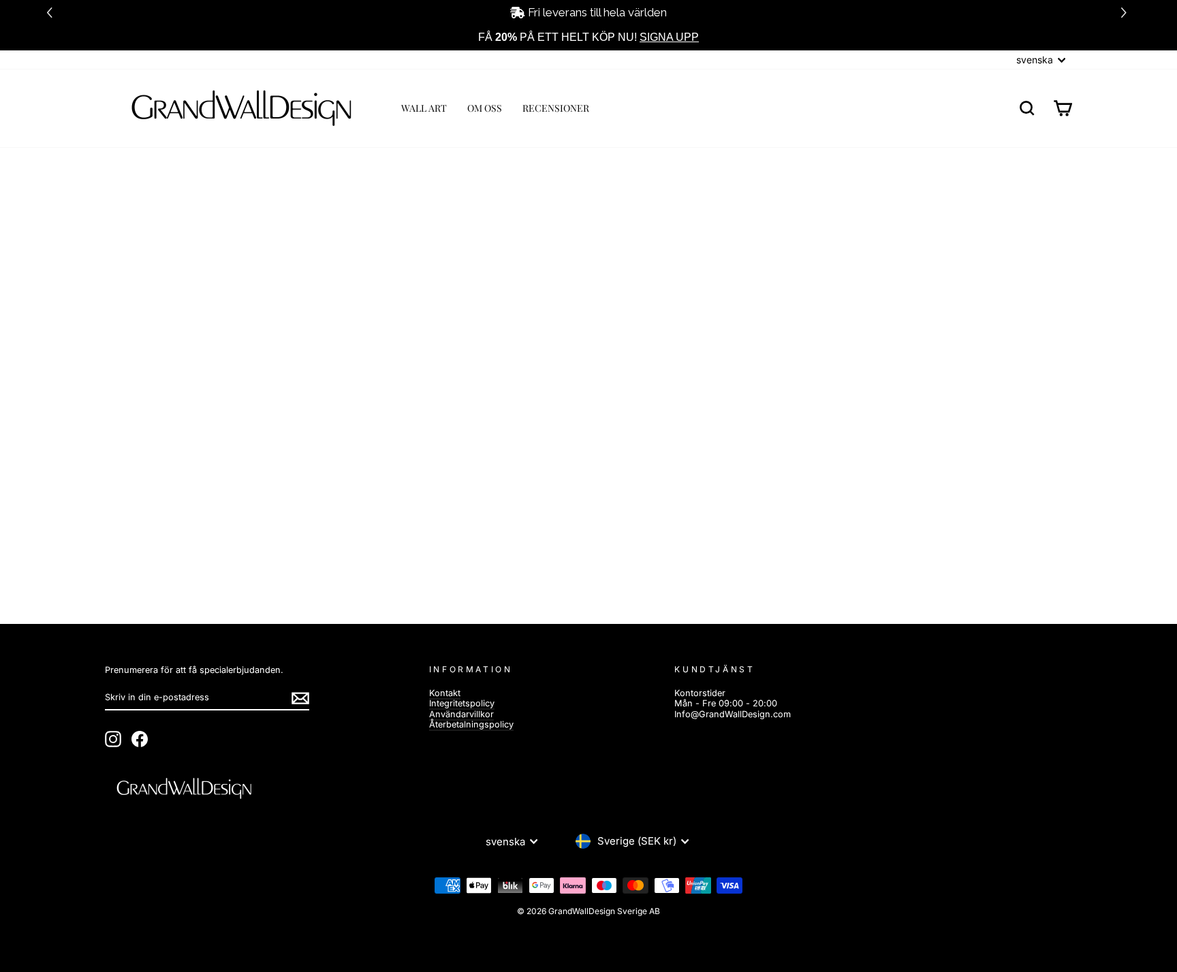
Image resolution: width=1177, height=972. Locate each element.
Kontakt (444, 693)
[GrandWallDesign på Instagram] (113, 739)
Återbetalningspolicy (471, 724)
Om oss (484, 107)
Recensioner (555, 107)
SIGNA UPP (669, 37)
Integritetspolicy (462, 703)
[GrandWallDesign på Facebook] (139, 739)
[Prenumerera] (300, 698)
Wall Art (424, 107)
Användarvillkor (461, 714)
